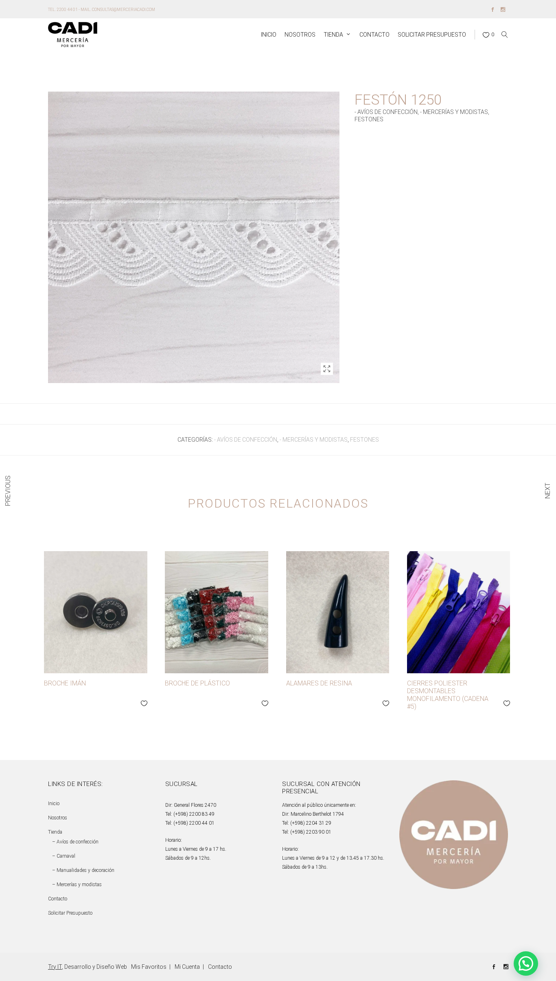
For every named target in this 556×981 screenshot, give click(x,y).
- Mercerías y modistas (454, 112)
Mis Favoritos (148, 966)
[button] (327, 369)
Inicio (53, 803)
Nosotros (57, 818)
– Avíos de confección (75, 842)
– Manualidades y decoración (83, 870)
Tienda (55, 832)
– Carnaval (63, 856)
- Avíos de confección (386, 112)
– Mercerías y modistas (77, 884)
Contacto (57, 899)
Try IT (55, 966)
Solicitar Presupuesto (70, 913)
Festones (369, 119)
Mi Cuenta (187, 966)
